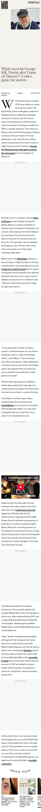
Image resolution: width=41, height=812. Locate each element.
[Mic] (4, 5)
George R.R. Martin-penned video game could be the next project (19, 149)
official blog (22, 259)
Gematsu (28, 650)
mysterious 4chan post (25, 510)
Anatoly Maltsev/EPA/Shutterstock (33, 8)
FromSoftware (7, 405)
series (13, 269)
